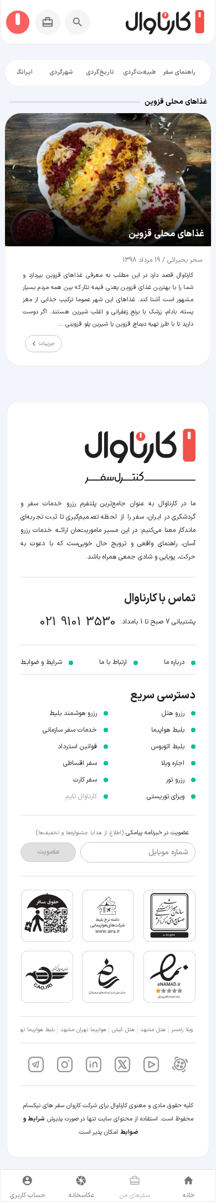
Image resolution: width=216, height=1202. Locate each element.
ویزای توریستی (165, 797)
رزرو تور (175, 780)
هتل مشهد (153, 1030)
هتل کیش (123, 1030)
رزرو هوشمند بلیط (73, 713)
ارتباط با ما (113, 662)
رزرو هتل (173, 713)
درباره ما (174, 662)
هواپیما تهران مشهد (83, 1030)
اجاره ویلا (172, 763)
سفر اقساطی (80, 763)
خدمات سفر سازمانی (70, 730)
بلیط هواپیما (167, 730)
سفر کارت (85, 780)
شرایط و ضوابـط (41, 662)
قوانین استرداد (77, 747)
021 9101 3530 (78, 622)
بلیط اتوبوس (167, 747)
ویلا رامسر (182, 1030)
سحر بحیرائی (183, 260)
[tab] (179, 72)
